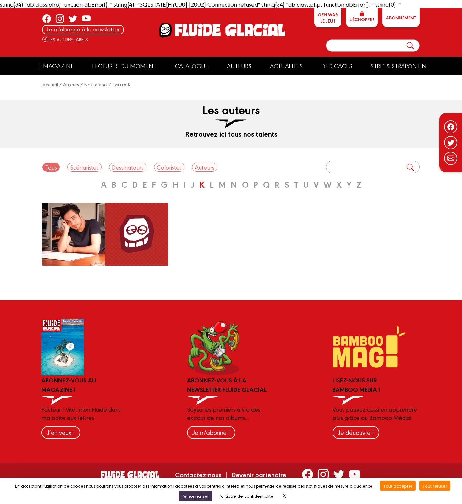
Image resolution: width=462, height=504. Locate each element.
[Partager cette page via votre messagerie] (450, 158)
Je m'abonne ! (211, 432)
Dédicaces (336, 66)
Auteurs (239, 66)
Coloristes (169, 167)
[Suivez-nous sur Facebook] (450, 126)
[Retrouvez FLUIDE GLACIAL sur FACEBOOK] (46, 18)
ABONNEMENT (401, 17)
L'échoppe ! (361, 19)
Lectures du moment (124, 66)
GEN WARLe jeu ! (328, 17)
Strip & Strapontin (398, 66)
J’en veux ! (61, 432)
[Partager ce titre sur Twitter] (450, 142)
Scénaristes (84, 167)
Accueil (50, 84)
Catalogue (191, 66)
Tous (51, 167)
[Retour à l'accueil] (229, 30)
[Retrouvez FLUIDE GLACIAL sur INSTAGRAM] (60, 18)
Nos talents (95, 84)
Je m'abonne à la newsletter (83, 29)
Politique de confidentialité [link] (246, 495)
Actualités (286, 66)
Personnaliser (195, 495)
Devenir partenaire (258, 474)
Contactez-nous (198, 474)
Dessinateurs (128, 167)
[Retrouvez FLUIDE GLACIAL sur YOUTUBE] (86, 18)
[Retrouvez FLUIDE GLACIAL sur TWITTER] (73, 18)
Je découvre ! (356, 432)
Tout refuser (434, 485)
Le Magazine (55, 66)
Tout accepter (398, 485)
